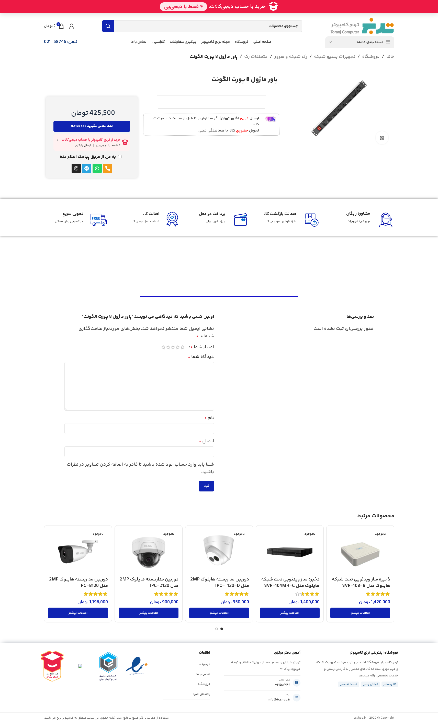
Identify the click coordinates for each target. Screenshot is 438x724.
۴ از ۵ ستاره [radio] (168, 347)
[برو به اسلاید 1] (221, 629)
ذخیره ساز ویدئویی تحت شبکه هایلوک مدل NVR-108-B (361, 582)
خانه (390, 56)
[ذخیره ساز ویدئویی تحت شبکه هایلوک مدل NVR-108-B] (360, 551)
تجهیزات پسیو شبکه (334, 56)
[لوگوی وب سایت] (362, 26)
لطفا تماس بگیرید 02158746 (92, 126)
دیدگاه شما (201, 356)
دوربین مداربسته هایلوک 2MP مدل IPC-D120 (149, 582)
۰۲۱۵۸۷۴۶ (282, 684)
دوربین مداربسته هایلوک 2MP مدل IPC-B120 (78, 582)
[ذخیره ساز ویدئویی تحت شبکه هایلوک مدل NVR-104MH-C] (290, 551)
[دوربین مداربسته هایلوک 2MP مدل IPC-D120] (148, 551)
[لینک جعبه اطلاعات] (211, 124)
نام (209, 418)
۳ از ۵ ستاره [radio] (173, 347)
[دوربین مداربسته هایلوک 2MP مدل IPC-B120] (78, 551)
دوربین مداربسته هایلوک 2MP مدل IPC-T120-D (219, 582)
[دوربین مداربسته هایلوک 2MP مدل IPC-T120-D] (219, 551)
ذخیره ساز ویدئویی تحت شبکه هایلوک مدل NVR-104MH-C (290, 582)
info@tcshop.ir (279, 699)
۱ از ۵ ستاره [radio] (182, 347)
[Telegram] (86, 168)
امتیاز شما (202, 347)
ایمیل (206, 441)
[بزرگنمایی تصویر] (382, 137)
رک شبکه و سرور (290, 56)
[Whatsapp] (97, 168)
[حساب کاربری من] (71, 26)
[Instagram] (76, 168)
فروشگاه (371, 56)
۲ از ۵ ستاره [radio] (177, 347)
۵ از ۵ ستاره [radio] (163, 347)
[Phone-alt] (107, 168)
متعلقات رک (256, 56)
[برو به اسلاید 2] (216, 629)
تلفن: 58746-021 (60, 42)
